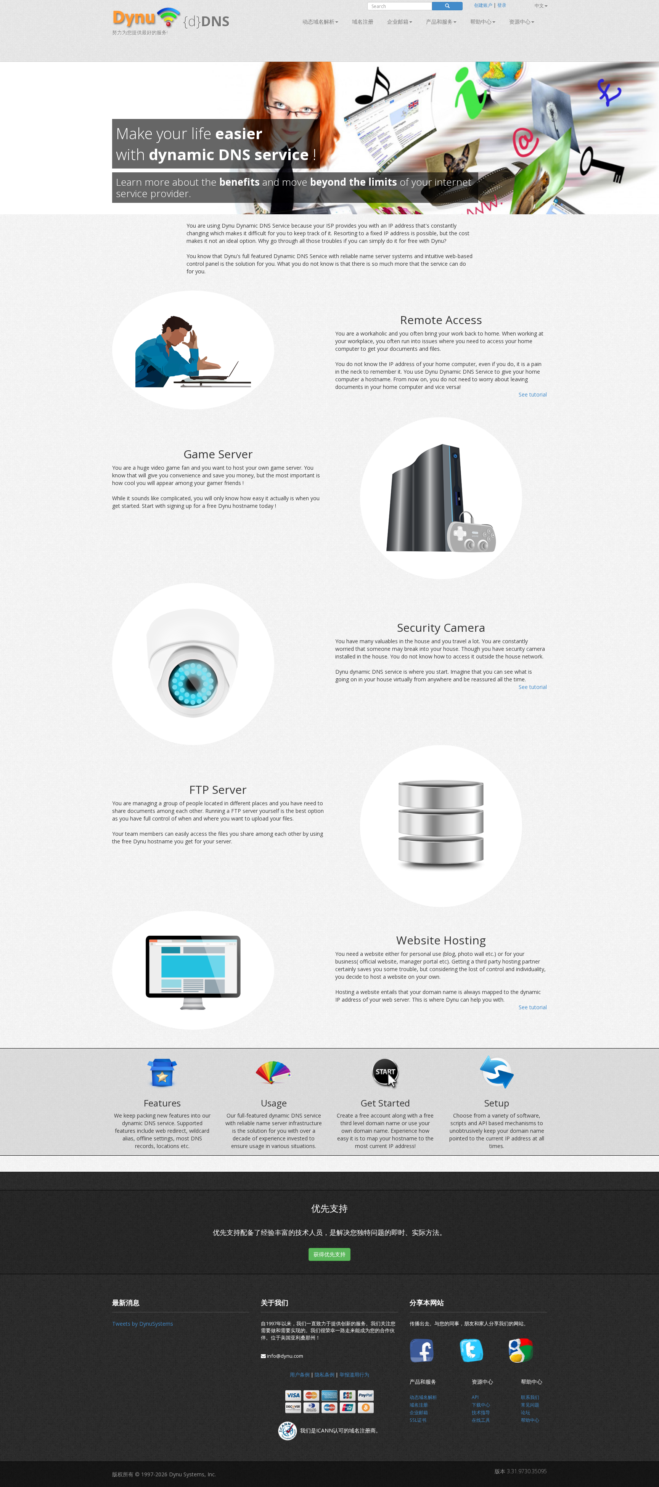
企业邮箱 (397, 21)
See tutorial (533, 394)
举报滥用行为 (354, 1374)
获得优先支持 (329, 1254)
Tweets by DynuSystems (142, 1323)
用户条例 (300, 1374)
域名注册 (362, 21)
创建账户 (483, 5)
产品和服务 (439, 21)
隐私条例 (324, 1374)
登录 (501, 5)
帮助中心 (481, 21)
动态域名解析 (318, 21)
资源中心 (519, 21)
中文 (539, 5)
